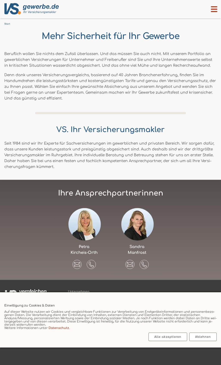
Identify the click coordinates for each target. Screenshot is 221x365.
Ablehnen (203, 336)
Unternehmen (78, 291)
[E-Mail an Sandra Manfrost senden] (130, 263)
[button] (91, 264)
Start (7, 24)
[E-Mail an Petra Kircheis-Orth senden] (77, 263)
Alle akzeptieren (167, 336)
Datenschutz (59, 328)
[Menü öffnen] (214, 9)
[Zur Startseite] (31, 9)
